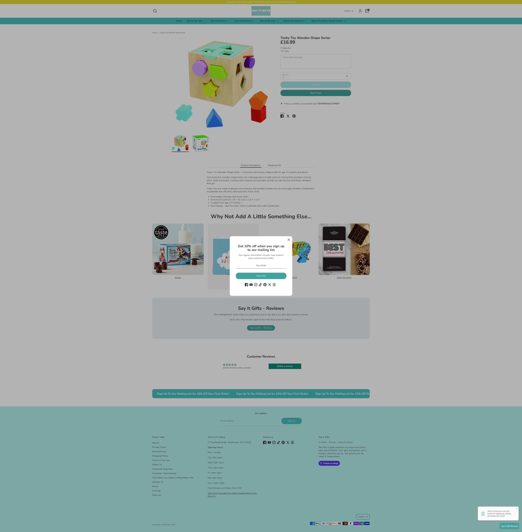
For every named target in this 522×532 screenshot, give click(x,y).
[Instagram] (255, 284)
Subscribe (261, 275)
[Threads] (274, 284)
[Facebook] (246, 284)
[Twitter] (269, 284)
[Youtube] (251, 284)
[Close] (289, 240)
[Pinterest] (265, 284)
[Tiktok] (260, 284)
